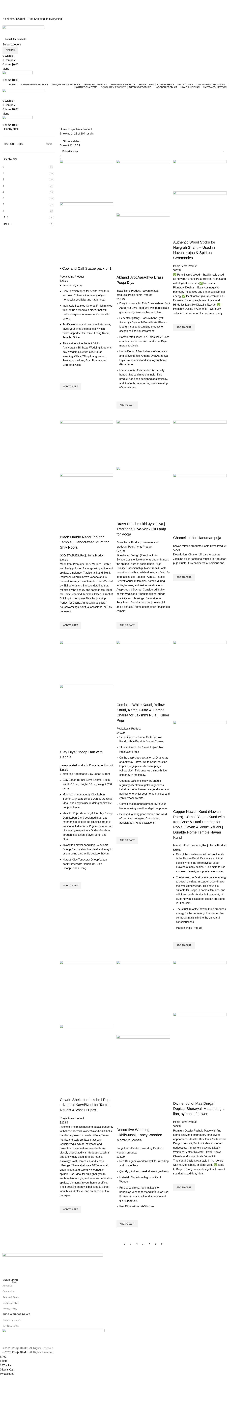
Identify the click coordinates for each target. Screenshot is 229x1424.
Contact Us (8, 1291)
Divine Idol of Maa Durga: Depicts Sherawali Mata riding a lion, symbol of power (198, 1108)
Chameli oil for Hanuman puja (197, 538)
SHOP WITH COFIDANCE (16, 1314)
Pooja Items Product (72, 276)
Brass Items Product (128, 290)
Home (64, 129)
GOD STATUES (69, 555)
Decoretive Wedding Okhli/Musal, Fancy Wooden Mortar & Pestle (139, 1135)
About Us (10, 1285)
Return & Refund (11, 1297)
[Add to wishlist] (64, 379)
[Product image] (86, 229)
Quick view (64, 394)
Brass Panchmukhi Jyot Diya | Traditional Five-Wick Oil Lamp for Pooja (141, 529)
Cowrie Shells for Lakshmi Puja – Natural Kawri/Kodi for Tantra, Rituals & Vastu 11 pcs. (85, 1105)
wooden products (127, 1152)
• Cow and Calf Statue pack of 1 (85, 268)
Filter (49, 144)
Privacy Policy (10, 1308)
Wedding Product (152, 1148)
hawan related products (187, 546)
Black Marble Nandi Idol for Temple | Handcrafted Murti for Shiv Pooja (84, 542)
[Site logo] (23, 30)
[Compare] (64, 262)
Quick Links (10, 1280)
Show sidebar (71, 141)
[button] (70, 386)
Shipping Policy (11, 1303)
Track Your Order (13, 14)
